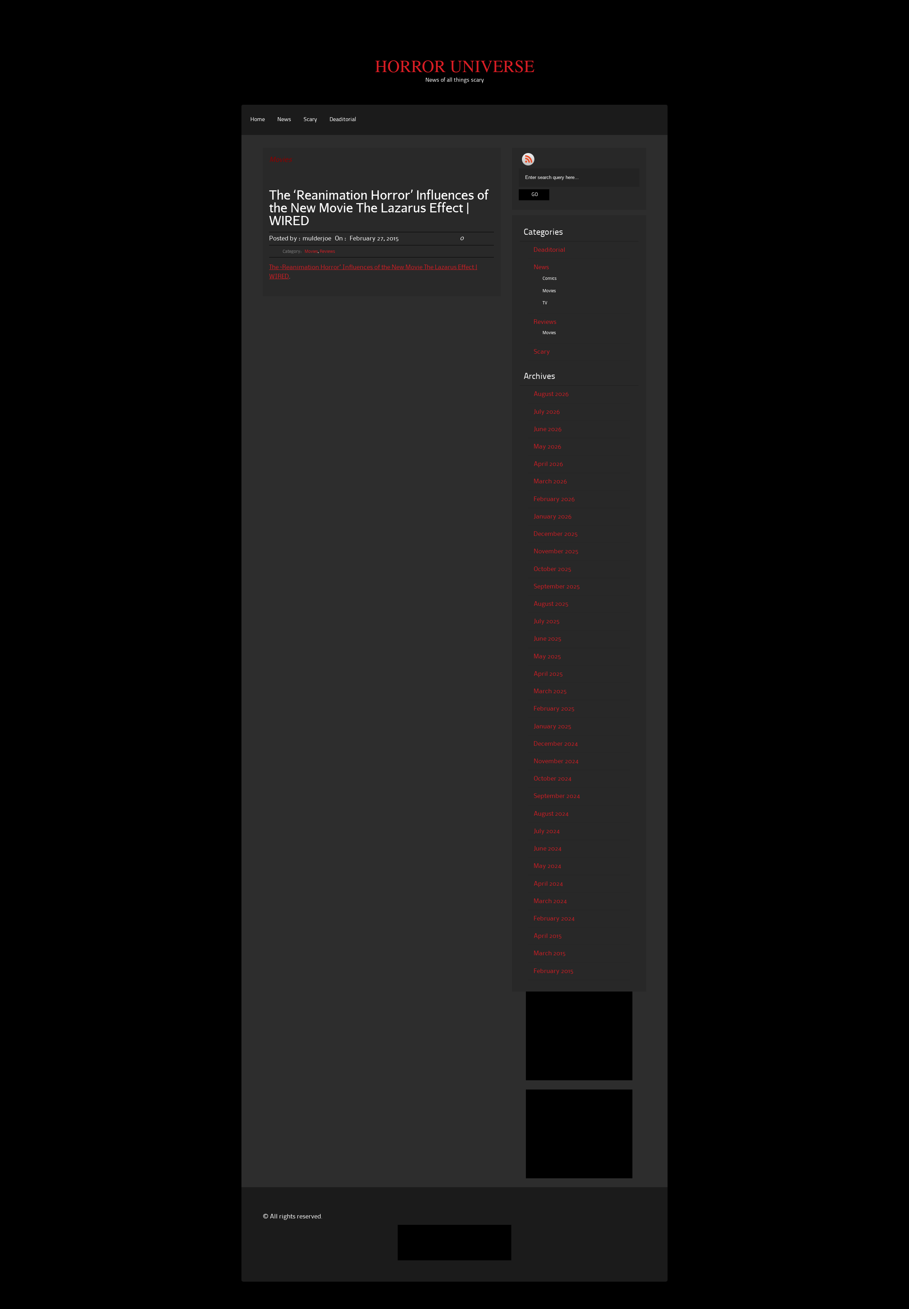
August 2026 (551, 394)
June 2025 (547, 639)
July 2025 (547, 621)
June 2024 (547, 849)
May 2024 (547, 866)
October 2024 (552, 779)
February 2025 (554, 709)
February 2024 (554, 919)
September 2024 (557, 796)
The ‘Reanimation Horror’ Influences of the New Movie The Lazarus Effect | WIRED (379, 207)
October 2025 (552, 569)
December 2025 (556, 534)
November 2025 (556, 551)
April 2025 (548, 674)
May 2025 (547, 656)
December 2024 (556, 744)
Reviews (327, 252)
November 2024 (556, 761)
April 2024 (548, 884)
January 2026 (553, 517)
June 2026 (548, 429)
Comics (549, 279)
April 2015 (548, 936)
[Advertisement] (454, 16)
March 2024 (550, 901)
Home (257, 120)
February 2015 (553, 971)
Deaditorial (343, 120)
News (284, 120)
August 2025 (551, 604)
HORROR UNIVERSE (454, 65)
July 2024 (547, 831)
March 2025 (550, 691)
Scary (310, 120)
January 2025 (552, 726)
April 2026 (548, 464)
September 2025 (557, 587)
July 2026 (547, 412)
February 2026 (554, 499)
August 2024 (551, 814)
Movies (311, 252)
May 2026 (547, 447)
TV (545, 303)
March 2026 (550, 481)
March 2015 (550, 953)
